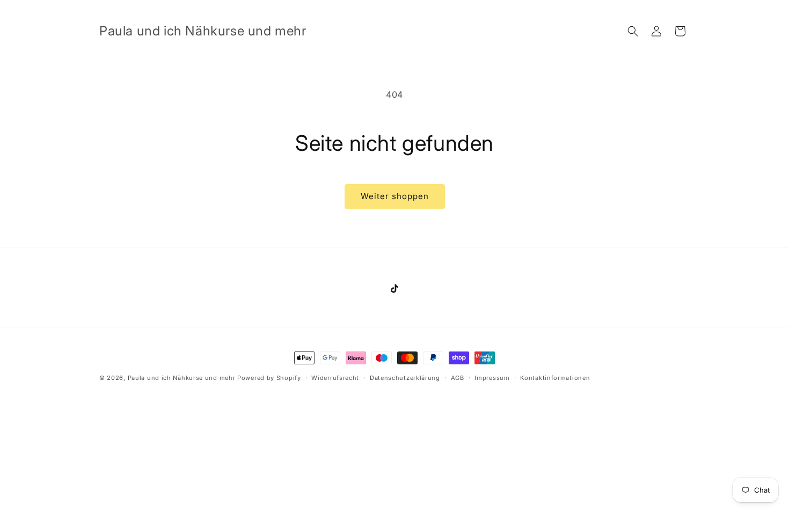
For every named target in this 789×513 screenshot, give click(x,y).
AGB (457, 378)
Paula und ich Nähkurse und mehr (182, 378)
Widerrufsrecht (335, 378)
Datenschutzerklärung (405, 378)
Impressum (491, 378)
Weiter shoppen (395, 196)
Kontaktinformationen (555, 378)
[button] (633, 31)
